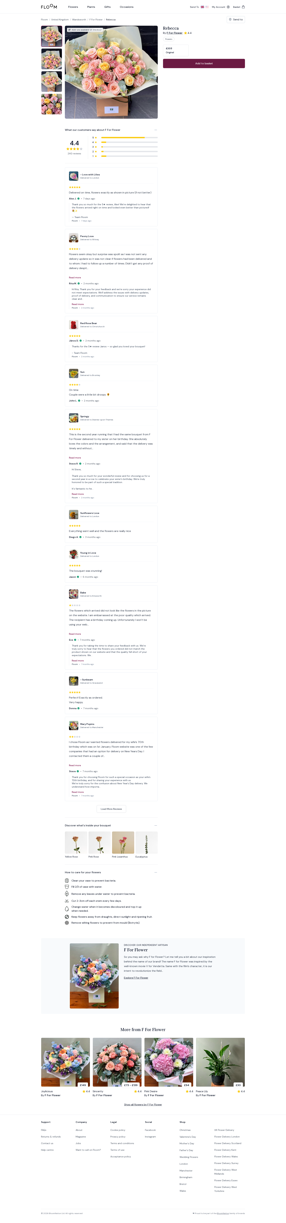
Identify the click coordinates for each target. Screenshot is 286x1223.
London (184, 1163)
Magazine (81, 1136)
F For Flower (96, 19)
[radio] (176, 50)
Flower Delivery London (227, 1136)
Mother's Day (187, 1143)
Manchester (186, 1170)
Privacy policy (117, 1136)
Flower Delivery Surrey (226, 1163)
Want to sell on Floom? (88, 1149)
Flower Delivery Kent (225, 1149)
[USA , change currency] (207, 7)
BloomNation (223, 1213)
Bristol (183, 1184)
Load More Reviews (111, 808)
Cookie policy (117, 1130)
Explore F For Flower (136, 977)
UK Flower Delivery (224, 1130)
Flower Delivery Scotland (227, 1143)
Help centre (47, 1149)
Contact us (47, 1143)
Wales (183, 1190)
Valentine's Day (188, 1136)
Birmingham (186, 1177)
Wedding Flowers (189, 1157)
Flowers (168, 39)
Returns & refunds (51, 1136)
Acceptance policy (120, 1156)
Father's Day (186, 1150)
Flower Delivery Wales (226, 1156)
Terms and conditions (122, 1143)
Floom (44, 19)
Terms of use (117, 1149)
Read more (75, 277)
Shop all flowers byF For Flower (143, 1104)
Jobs (78, 1143)
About (79, 1130)
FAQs (43, 1130)
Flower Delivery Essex (226, 1180)
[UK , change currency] (202, 7)
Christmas (185, 1130)
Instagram (150, 1136)
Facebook (150, 1130)
